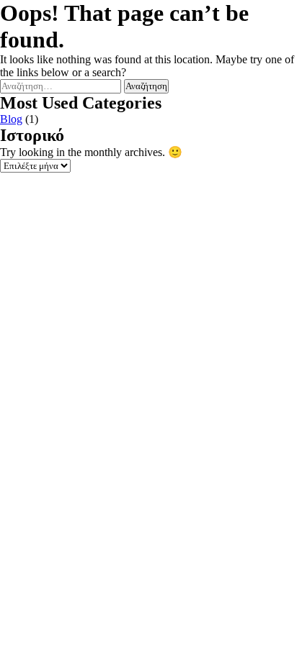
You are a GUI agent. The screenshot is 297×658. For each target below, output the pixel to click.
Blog (11, 119)
